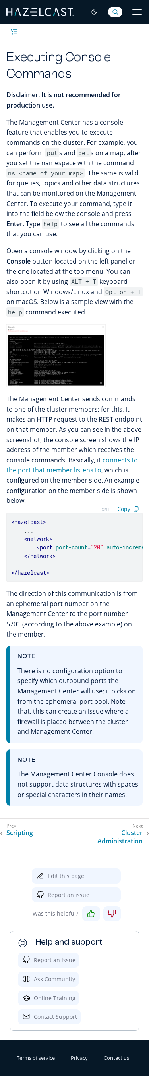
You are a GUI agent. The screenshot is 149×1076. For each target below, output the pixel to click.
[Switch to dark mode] (94, 11)
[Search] (115, 11)
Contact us (116, 1057)
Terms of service (36, 1057)
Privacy (79, 1057)
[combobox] (115, 11)
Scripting (19, 833)
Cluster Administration (120, 837)
